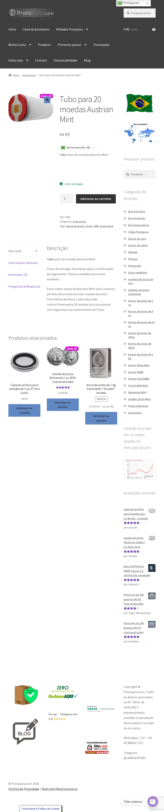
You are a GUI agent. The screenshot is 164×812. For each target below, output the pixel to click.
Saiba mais (15, 60)
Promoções (102, 45)
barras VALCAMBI (138, 378)
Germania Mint (137, 392)
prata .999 (92, 226)
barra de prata (75, 226)
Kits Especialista (138, 225)
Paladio (133, 252)
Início (12, 29)
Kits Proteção (136, 218)
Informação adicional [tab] (23, 263)
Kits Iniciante (136, 211)
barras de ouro (137, 238)
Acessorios (29, 75)
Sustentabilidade (65, 60)
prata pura (106, 226)
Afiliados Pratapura (69, 29)
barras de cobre (138, 245)
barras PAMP (136, 372)
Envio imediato (137, 272)
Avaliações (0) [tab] (17, 275)
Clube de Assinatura (35, 29)
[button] (47, 100)
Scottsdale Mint (138, 385)
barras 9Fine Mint (139, 365)
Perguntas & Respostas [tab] (24, 286)
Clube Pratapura (138, 232)
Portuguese (130, 3)
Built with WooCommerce (59, 789)
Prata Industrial (138, 406)
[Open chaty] (152, 801)
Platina (132, 259)
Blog (87, 60)
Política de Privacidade (23, 789)
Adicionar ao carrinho (95, 199)
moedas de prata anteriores (138, 292)
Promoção (134, 266)
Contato (41, 60)
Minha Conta (17, 45)
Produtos (44, 45)
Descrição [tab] (15, 251)
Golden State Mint (139, 399)
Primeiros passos (69, 45)
